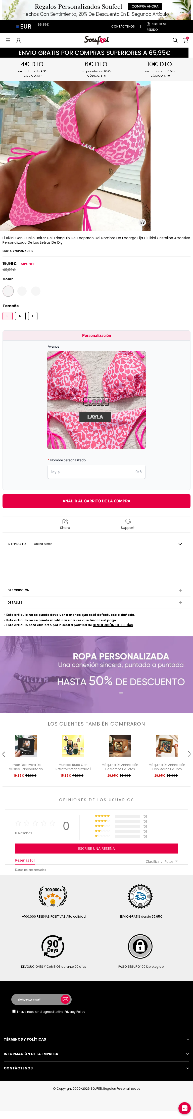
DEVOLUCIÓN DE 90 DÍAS (113, 625)
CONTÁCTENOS (123, 26)
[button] (8, 40)
